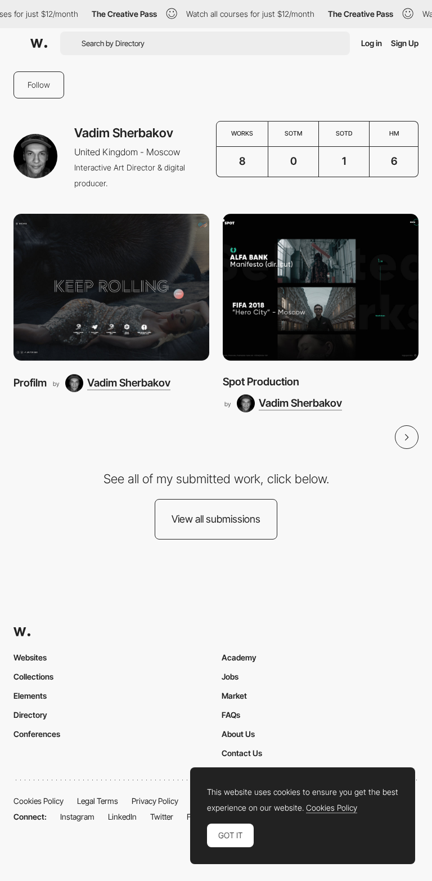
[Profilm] (111, 287)
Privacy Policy (155, 801)
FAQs (231, 715)
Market (234, 695)
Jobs (230, 676)
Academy (239, 657)
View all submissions (216, 519)
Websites (30, 657)
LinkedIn (122, 816)
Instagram (77, 816)
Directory (30, 715)
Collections (33, 676)
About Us (238, 734)
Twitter (161, 816)
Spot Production (261, 381)
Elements (30, 695)
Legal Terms (97, 801)
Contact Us (242, 753)
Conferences (37, 734)
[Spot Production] (320, 287)
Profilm (30, 382)
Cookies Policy (39, 801)
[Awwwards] (38, 43)
